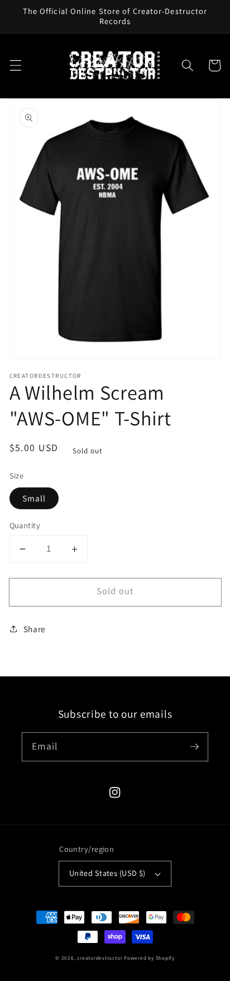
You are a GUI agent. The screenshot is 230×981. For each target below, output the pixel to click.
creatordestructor (99, 958)
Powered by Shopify (149, 958)
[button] (15, 65)
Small (34, 498)
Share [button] (34, 628)
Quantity (25, 525)
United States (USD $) (107, 873)
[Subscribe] (194, 746)
